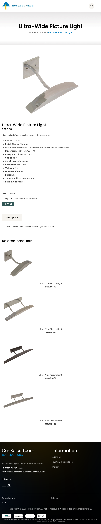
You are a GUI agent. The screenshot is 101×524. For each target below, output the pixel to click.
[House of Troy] (18, 6)
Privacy (55, 466)
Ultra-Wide (20, 198)
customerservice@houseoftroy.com (27, 471)
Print (9, 203)
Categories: (8, 198)
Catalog (54, 498)
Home (31, 32)
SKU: (4, 193)
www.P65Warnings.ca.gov (57, 521)
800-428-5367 (12, 455)
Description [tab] (12, 217)
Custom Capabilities (62, 461)
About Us (56, 456)
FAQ (4, 502)
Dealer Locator (8, 498)
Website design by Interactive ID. (76, 508)
